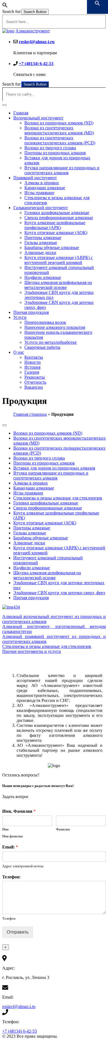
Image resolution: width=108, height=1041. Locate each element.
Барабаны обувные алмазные (51, 247)
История (32, 367)
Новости (32, 362)
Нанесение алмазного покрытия (54, 327)
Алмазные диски (40, 252)
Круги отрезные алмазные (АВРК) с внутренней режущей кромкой (58, 260)
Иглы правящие (39, 192)
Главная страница (30, 414)
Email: (10, 847)
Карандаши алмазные (44, 187)
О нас (18, 352)
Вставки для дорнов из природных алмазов (54, 468)
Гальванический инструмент (40, 207)
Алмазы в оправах (41, 182)
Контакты (33, 357)
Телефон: (11, 877)
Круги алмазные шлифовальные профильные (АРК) (54, 225)
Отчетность (35, 382)
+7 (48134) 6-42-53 (36, 63)
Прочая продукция (31, 312)
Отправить (18, 932)
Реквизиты (34, 377)
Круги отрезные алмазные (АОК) (55, 232)
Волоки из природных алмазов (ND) (58, 122)
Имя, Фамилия (19, 811)
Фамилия (63, 829)
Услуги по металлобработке (50, 342)
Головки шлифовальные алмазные (56, 212)
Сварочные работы (42, 347)
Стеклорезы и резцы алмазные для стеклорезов (57, 498)
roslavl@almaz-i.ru (37, 41)
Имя (5, 829)
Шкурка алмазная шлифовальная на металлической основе (58, 285)
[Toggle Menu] (4, 105)
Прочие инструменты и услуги (31, 651)
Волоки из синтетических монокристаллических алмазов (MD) (59, 130)
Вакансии (33, 387)
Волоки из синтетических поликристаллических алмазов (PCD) (59, 140)
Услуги (20, 317)
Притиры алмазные (42, 237)
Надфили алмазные (42, 277)
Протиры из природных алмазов (55, 152)
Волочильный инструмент (38, 118)
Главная (20, 113)
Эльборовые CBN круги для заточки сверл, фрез (59, 592)
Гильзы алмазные (40, 242)
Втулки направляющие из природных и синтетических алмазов (61, 170)
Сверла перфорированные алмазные (58, 217)
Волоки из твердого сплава (50, 147)
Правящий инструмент (35, 177)
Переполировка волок (45, 322)
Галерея (31, 372)
